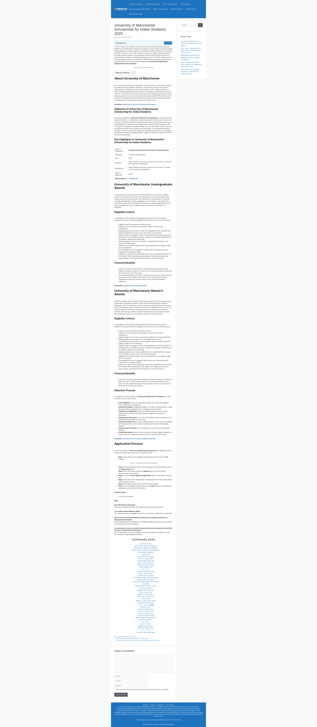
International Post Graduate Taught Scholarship (138, 438)
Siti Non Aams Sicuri (145, 592)
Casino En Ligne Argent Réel (145, 632)
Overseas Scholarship (122, 636)
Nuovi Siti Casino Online (145, 603)
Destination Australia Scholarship (135, 286)
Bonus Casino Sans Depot (145, 579)
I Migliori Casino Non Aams (145, 590)
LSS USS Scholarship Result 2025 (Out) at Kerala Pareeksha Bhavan (191, 43)
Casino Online (145, 598)
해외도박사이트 (145, 607)
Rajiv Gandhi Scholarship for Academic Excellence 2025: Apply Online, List (190, 71)
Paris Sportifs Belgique (145, 552)
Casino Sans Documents (145, 563)
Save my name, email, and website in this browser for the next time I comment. (142, 689)
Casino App (145, 554)
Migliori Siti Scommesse (145, 594)
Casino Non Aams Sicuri (146, 596)
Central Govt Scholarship (170, 4)
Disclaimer (161, 705)
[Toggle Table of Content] (132, 72)
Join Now (168, 43)
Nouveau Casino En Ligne (145, 571)
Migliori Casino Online (145, 626)
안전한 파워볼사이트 (145, 567)
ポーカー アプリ (145, 630)
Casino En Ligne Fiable (135, 14)
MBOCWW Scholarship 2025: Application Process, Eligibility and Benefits (190, 57)
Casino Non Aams (145, 544)
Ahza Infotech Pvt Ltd (174, 720)
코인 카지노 (145, 622)
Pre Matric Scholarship (153, 4)
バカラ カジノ (145, 569)
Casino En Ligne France (145, 609)
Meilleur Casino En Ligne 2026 (145, 617)
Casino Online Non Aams (145, 556)
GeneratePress (169, 724)
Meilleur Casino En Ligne (160, 9)
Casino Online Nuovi (145, 619)
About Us (145, 705)
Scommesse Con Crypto (146, 575)
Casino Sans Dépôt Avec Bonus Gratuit (145, 582)
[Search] (200, 25)
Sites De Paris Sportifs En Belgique (145, 546)
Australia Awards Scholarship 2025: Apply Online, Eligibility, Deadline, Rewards (138, 640)
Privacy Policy (170, 705)
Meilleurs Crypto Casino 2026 (145, 601)
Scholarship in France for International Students (139, 104)
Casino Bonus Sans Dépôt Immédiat (139, 9)
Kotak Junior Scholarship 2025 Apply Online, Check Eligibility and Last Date (191, 50)
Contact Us (153, 705)
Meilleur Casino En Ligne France (145, 586)
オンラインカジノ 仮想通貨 (145, 605)
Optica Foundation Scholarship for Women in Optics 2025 (132, 638)
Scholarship (132, 636)
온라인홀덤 (145, 584)
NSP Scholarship (186, 4)
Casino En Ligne (190, 9)
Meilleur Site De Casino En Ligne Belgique (145, 550)
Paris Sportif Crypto (177, 9)
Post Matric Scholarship (136, 4)
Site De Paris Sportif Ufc (146, 565)
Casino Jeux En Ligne (145, 573)
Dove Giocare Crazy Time (145, 560)
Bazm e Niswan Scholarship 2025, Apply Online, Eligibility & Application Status (191, 64)
